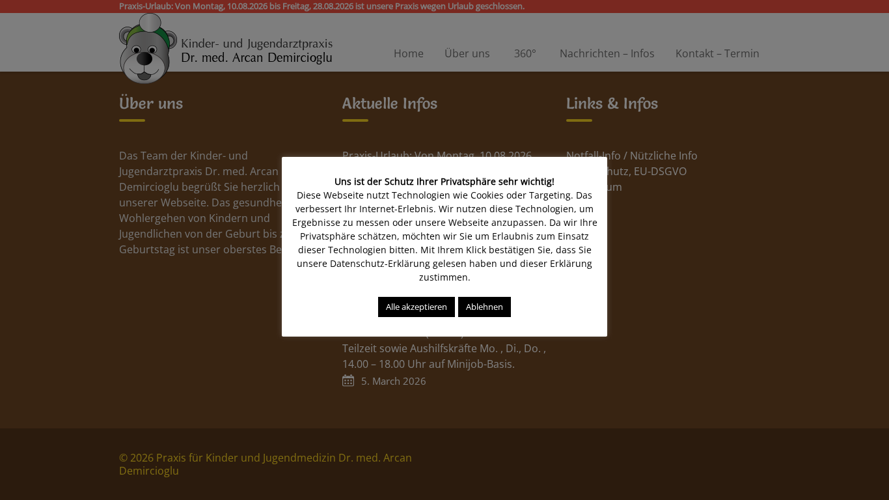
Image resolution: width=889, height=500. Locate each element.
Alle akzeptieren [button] (416, 306)
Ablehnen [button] (484, 306)
